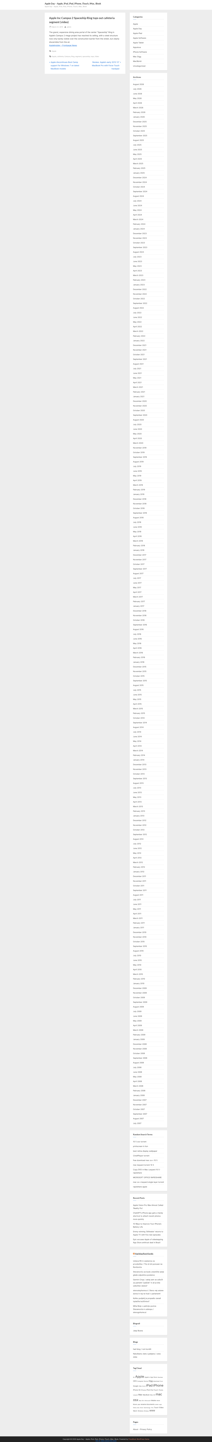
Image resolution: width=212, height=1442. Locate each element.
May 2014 (137, 741)
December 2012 (139, 820)
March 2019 (138, 485)
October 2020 (139, 410)
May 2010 (137, 965)
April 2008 (137, 1081)
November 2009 (140, 993)
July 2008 (137, 1067)
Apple (54, 51)
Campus (67, 56)
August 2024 (138, 196)
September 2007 (140, 1114)
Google (135, 1386)
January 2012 (138, 872)
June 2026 (137, 94)
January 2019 (138, 494)
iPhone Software (140, 52)
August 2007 (138, 1118)
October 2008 (139, 1053)
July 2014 (137, 732)
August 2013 (138, 783)
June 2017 (137, 583)
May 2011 (137, 909)
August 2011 (138, 895)
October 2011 (138, 886)
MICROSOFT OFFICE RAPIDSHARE (147, 1177)
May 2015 (137, 699)
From (161, 1381)
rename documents (147, 1404)
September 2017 (140, 569)
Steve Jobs (136, 1407)
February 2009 (139, 1035)
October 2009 (139, 997)
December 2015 (139, 667)
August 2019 (138, 462)
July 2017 (137, 578)
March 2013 (138, 806)
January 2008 (139, 1095)
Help (140, 1386)
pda (139, 1404)
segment (78, 56)
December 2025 (140, 122)
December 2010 (139, 932)
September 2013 (140, 778)
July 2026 (137, 89)
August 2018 (138, 517)
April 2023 (137, 271)
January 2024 (139, 229)
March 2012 (138, 862)
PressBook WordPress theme (139, 1439)
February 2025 (139, 168)
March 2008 (138, 1086)
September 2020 (140, 415)
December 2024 (140, 177)
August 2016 (138, 629)
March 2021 (138, 387)
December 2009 (140, 988)
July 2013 (137, 788)
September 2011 (140, 890)
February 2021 (139, 392)
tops (92, 56)
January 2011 (138, 927)
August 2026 (138, 84)
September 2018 (140, 513)
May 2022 (137, 322)
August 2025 (138, 140)
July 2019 (137, 466)
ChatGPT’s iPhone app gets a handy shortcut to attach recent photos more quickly (148, 1216)
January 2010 (138, 983)
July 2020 (137, 424)
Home (144, 1386)
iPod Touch (154, 1390)
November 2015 (139, 671)
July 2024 (137, 201)
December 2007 (140, 1100)
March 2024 (138, 219)
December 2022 (140, 289)
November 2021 (139, 350)
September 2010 (140, 946)
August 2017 (138, 573)
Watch (135, 1411)
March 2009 (138, 1030)
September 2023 (140, 247)
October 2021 (139, 354)
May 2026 (137, 98)
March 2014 (138, 750)
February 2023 (139, 280)
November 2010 (139, 937)
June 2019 (137, 471)
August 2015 (138, 685)
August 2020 (138, 420)
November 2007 (140, 1105)
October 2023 (139, 243)
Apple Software (139, 38)
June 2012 (137, 848)
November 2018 (139, 504)
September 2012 (140, 834)
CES (135, 1381)
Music (135, 1404)
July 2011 (137, 899)
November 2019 (139, 448)
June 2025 (137, 149)
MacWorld (137, 61)
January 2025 (139, 173)
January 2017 (138, 606)
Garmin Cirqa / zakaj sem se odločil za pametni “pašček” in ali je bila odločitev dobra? (148, 1283)
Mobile (153, 1400)
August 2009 (138, 1007)
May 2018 (137, 531)
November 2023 (140, 238)
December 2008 (140, 1044)
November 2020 (140, 406)
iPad (149, 1385)
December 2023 (140, 233)
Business (160, 1377)
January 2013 (138, 816)
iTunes (161, 1390)
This (152, 1407)
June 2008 (137, 1072)
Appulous (137, 47)
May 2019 (137, 476)
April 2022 (137, 326)
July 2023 (137, 257)
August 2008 (138, 1063)
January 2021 (138, 396)
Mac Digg (137, 56)
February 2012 (139, 867)
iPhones (143, 1390)
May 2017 (137, 587)
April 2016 (137, 648)
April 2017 (137, 592)
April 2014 (137, 746)
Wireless (146, 1411)
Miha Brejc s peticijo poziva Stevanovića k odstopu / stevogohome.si (144, 1309)
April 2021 (137, 382)
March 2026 (138, 107)
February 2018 (139, 545)
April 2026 (137, 103)
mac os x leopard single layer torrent (148, 1182)
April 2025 (137, 159)
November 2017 (139, 559)
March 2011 (138, 918)
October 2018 (139, 508)
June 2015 (137, 695)
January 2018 (138, 550)
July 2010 (137, 955)
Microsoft (148, 1400)
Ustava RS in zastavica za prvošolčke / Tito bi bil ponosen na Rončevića (147, 1264)
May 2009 (137, 1021)
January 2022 (139, 340)
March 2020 (138, 443)
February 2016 (139, 657)
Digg (151, 1381)
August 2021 (138, 364)
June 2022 (137, 317)
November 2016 (139, 615)
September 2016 (140, 625)
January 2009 (139, 1039)
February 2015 (139, 713)
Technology (147, 1407)
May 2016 (137, 643)
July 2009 (137, 1011)
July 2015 (137, 690)
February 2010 (139, 979)
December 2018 (139, 499)
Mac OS (152, 1395)
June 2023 (137, 261)
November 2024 (140, 182)
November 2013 (139, 769)
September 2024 (140, 191)
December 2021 (139, 345)
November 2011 (139, 881)
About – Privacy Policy (142, 1429)
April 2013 (137, 802)
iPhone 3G (136, 1390)
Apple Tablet (138, 43)
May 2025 (137, 154)
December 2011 (139, 876)
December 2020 (140, 401)
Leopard (135, 1395)
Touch (156, 1407)
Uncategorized (139, 66)
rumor (157, 1404)
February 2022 (139, 336)
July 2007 (137, 1123)
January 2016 (138, 662)
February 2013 (139, 811)
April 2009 (137, 1025)
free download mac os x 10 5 (145, 1160)
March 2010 (138, 974)
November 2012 (139, 825)
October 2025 (139, 131)
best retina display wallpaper (145, 1151)
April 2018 (137, 536)
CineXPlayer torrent (141, 1156)
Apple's (147, 1377)
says (160, 1404)
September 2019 (140, 457)
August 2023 (138, 252)
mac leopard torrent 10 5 (143, 1165)
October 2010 (139, 941)
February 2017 (139, 601)
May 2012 (137, 853)
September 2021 (140, 359)
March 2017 (138, 597)
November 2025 (140, 126)
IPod (148, 1390)
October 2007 (139, 1109)
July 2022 (137, 313)
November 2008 (140, 1049)
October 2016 (139, 620)
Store (141, 1407)
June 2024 (137, 205)
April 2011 (137, 914)
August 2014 (138, 727)
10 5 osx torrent (139, 1142)
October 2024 (139, 187)
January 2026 (139, 117)
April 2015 (137, 704)
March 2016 (138, 653)
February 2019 (139, 490)
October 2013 (139, 774)
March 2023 (138, 275)
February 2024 (139, 224)
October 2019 (139, 452)
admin (69, 27)
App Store (153, 1377)
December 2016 (139, 611)
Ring (72, 56)
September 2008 (140, 1058)
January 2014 (138, 760)
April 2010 (137, 969)
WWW (152, 1411)
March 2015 (138, 708)
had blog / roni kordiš (142, 1349)
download (156, 1381)
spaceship (86, 56)
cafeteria (60, 56)
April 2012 (137, 858)
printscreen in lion (140, 1146)
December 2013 (139, 764)
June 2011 (137, 904)
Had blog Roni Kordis (144, 1253)
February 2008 (139, 1090)
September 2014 (140, 722)
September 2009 (140, 1002)
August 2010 (138, 951)
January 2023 (139, 285)
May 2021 (137, 378)
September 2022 (140, 303)
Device (146, 1381)
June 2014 (137, 736)
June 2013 (137, 792)
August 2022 (138, 308)
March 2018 (138, 541)
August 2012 (138, 839)
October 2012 (139, 830)
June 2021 (137, 373)
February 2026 (139, 112)
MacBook (146, 1395)
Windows (140, 1411)
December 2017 (139, 555)
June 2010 (137, 960)
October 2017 (138, 564)
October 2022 (139, 299)
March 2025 (138, 163)
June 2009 (137, 1016)
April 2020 (137, 438)
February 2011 (139, 923)
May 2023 (137, 266)
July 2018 (137, 522)
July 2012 (137, 844)
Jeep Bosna (138, 1331)
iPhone (158, 1385)
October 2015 (139, 676)
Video (97, 56)
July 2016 (137, 634)
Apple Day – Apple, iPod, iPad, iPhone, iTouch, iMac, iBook (73, 3)
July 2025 (137, 145)
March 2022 (138, 331)
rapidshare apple (140, 1187)
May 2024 (137, 210)
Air (134, 1377)
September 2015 (140, 681)
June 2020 (137, 429)
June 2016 (137, 639)
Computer (140, 1381)
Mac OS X (141, 1400)
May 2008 (137, 1077)
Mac (140, 1395)
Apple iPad (137, 33)
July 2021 (137, 368)
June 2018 (137, 527)
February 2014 (139, 755)
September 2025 (140, 135)
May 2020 (137, 434)
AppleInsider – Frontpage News (63, 45)
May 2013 (137, 797)
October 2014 (139, 718)
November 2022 (140, 294)
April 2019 (137, 480)
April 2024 (137, 215)
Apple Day (137, 29)
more (158, 1400)
